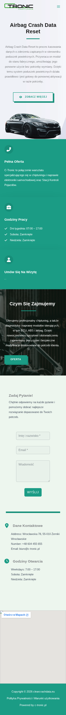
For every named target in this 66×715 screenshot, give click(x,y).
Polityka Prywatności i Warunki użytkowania (33, 698)
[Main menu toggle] (58, 6)
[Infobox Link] (33, 168)
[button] (33, 97)
